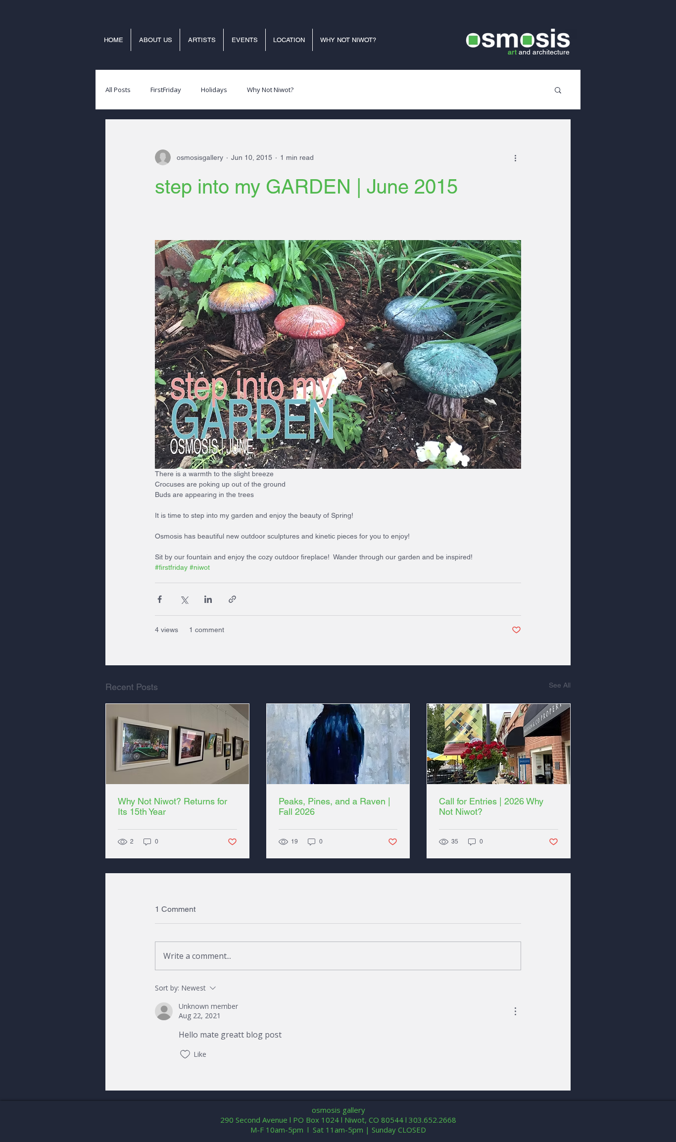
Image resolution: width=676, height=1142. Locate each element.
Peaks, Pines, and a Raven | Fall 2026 (334, 806)
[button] (558, 90)
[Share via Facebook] (159, 599)
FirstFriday (165, 89)
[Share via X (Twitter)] (184, 599)
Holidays (214, 89)
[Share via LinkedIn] (208, 599)
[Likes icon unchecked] (185, 1054)
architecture (551, 52)
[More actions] (515, 157)
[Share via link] (232, 599)
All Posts (118, 89)
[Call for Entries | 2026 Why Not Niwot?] (498, 744)
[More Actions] (515, 1011)
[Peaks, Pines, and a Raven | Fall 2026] (338, 744)
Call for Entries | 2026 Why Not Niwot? (491, 806)
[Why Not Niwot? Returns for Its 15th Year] (177, 744)
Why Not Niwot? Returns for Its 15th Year (172, 806)
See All (560, 685)
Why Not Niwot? (270, 89)
